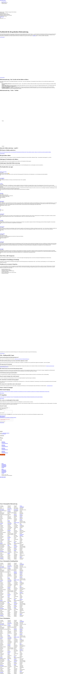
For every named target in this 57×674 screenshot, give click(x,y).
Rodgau (15, 550)
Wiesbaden (1, 615)
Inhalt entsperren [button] (2, 416)
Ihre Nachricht (2, 412)
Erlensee (9, 520)
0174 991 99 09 (2, 37)
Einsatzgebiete (4, 466)
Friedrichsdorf (9, 523)
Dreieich (21, 516)
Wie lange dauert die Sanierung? (6, 364)
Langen (9, 539)
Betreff (1, 409)
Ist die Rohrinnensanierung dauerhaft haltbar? (8, 372)
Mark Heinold (2, 201)
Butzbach (21, 514)
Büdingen (15, 514)
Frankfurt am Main (16, 522)
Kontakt (3, 467)
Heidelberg (9, 530)
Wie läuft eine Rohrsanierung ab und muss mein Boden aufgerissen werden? (14, 360)
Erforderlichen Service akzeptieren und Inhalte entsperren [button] (8, 417)
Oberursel (15, 547)
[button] (28, 357)
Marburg (1, 543)
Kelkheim (21, 535)
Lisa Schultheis (2, 178)
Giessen (21, 524)
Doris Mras (1, 193)
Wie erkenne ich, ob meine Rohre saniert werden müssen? (10, 383)
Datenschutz (3, 442)
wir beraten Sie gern (49, 385)
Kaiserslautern (22, 534)
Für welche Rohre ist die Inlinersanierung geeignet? (9, 379)
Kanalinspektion (4, 471)
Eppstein (21, 519)
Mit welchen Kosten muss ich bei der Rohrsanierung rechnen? (11, 368)
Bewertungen (2, 16)
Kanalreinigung (4, 465)
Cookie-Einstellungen (5, 443)
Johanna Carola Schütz (3, 171)
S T (0, 209)
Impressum (3, 441)
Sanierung (34, 35)
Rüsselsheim (2, 551)
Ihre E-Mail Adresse (3, 408)
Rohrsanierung (4, 464)
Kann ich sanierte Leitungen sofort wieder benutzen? (9, 376)
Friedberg (1, 523)
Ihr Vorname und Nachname (4, 407)
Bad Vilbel (9, 510)
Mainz (15, 542)
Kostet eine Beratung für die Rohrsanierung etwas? (9, 357)
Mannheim (21, 599)
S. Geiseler (1, 220)
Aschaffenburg (22, 506)
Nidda (8, 545)
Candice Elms (2, 241)
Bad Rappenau (16, 509)
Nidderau (15, 545)
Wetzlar (21, 614)
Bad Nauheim (2, 509)
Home (3, 463)
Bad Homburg (10, 508)
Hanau (21, 529)
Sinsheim (9, 553)
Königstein (9, 537)
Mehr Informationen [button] (3, 415)
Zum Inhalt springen (3, 0)
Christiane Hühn (2, 233)
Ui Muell (1, 183)
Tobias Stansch (2, 226)
